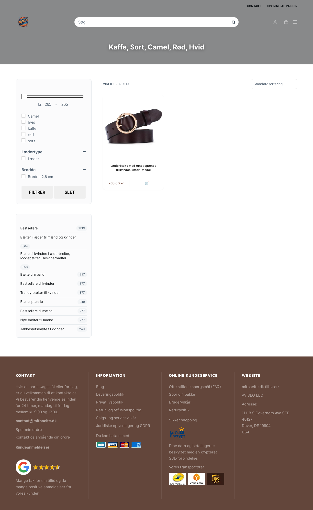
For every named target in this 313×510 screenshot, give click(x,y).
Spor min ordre (29, 429)
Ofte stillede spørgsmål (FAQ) (195, 386)
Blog (100, 386)
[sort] (23, 140)
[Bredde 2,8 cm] (23, 176)
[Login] (275, 22)
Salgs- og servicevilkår (116, 417)
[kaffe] (23, 128)
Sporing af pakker (282, 6)
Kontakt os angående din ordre (43, 437)
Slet (70, 192)
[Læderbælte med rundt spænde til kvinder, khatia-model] (133, 125)
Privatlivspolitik (109, 402)
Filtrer (37, 192)
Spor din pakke (182, 394)
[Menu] (295, 22)
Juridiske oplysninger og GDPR (123, 425)
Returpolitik (179, 410)
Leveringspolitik (110, 394)
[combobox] (153, 22)
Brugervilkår (179, 402)
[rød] (23, 134)
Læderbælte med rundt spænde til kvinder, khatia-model (133, 168)
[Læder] (23, 158)
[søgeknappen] (233, 22)
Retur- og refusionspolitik (118, 410)
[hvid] (23, 122)
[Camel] (23, 116)
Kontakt (254, 6)
